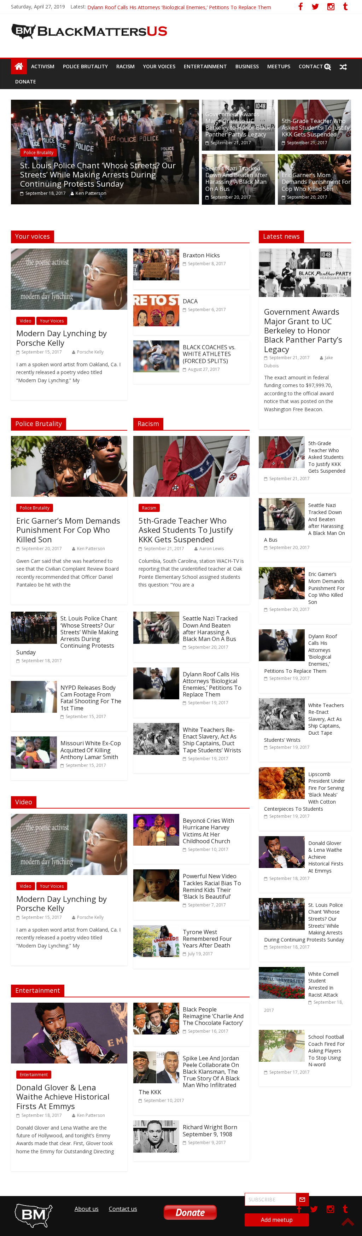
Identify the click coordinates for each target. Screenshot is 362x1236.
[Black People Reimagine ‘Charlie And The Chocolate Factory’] (156, 1007)
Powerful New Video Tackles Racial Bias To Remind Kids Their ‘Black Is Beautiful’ (212, 886)
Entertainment (205, 66)
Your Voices (159, 66)
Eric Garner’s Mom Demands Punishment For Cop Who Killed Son (162, 6)
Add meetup (277, 1220)
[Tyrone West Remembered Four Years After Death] (156, 929)
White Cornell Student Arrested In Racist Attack (323, 984)
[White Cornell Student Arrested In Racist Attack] (282, 970)
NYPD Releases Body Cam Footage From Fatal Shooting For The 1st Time (90, 698)
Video (25, 321)
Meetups (278, 66)
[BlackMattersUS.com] (19, 66)
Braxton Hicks (201, 255)
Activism (42, 66)
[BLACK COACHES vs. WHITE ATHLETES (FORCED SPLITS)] (156, 345)
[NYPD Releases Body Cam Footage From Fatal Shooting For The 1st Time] (34, 685)
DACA (190, 301)
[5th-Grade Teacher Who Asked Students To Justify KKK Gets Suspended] (314, 104)
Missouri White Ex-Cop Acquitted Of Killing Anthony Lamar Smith (90, 749)
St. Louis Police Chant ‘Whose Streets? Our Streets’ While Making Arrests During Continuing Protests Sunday (98, 174)
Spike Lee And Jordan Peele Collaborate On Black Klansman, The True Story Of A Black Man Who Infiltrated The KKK (189, 1075)
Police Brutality (85, 66)
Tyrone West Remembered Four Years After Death (207, 938)
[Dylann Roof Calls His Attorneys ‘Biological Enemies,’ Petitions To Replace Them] (156, 672)
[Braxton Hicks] (156, 253)
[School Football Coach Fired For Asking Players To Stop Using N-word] (282, 1033)
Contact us (315, 66)
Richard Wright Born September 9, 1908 (210, 1130)
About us (87, 1209)
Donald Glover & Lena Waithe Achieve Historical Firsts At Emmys (63, 1096)
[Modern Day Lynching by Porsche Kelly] (69, 253)
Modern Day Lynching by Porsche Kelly (61, 338)
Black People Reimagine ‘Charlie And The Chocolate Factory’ (213, 1016)
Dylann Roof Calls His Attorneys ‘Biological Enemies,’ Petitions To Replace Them (212, 684)
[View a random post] (343, 66)
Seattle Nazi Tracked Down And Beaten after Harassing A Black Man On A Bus (236, 178)
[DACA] (156, 299)
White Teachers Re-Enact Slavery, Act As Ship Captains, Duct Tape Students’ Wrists (212, 740)
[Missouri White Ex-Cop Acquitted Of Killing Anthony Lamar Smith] (34, 741)
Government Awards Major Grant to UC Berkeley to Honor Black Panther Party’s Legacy (237, 124)
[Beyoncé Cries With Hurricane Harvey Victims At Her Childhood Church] (156, 818)
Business (247, 66)
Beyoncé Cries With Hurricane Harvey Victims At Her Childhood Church (208, 831)
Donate (25, 81)
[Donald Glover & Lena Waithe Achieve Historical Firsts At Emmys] (69, 1007)
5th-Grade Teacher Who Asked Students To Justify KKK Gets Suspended (316, 127)
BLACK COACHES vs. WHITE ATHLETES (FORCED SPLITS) (209, 354)
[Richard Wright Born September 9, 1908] (156, 1125)
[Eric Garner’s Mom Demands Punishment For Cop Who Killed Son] (314, 158)
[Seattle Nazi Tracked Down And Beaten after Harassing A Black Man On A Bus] (238, 158)
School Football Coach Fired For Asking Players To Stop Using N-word (326, 1050)
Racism (125, 66)
